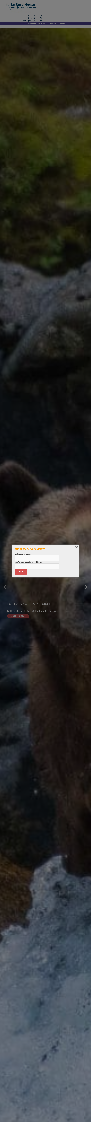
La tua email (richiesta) (23, 554)
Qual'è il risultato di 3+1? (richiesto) (28, 562)
